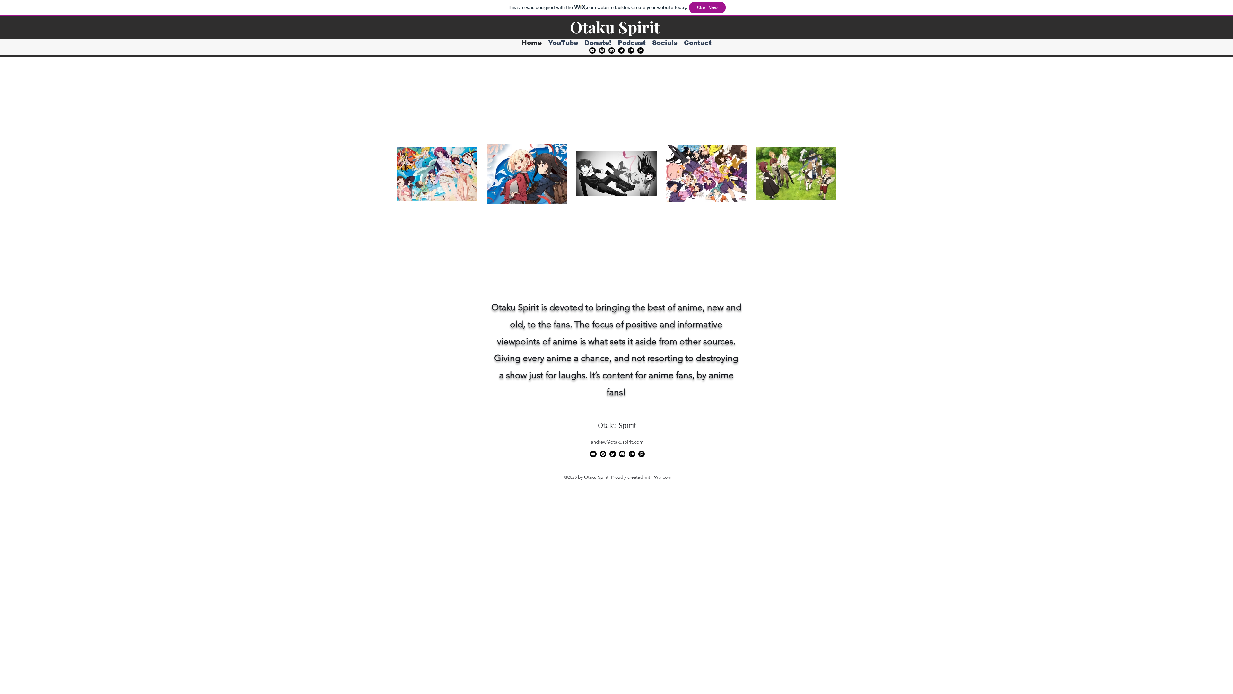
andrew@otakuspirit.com (617, 442)
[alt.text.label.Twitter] (621, 50)
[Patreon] (631, 50)
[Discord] (611, 50)
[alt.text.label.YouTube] (592, 50)
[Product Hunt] (640, 50)
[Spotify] (602, 50)
